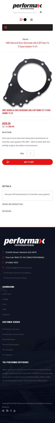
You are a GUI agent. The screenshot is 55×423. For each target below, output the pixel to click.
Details (6, 186)
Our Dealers (7, 350)
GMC (4, 309)
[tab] (27, 186)
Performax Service (10, 329)
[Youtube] (14, 411)
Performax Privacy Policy (15, 278)
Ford (4, 304)
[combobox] (24, 12)
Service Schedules (10, 344)
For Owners (7, 355)
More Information (12, 204)
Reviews (6, 211)
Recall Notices (8, 339)
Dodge (5, 299)
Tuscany (6, 314)
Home (25, 39)
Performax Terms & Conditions (17, 273)
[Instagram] (7, 411)
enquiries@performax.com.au (19, 268)
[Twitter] (3, 411)
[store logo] (27, 6)
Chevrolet (6, 294)
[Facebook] (11, 411)
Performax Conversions (13, 334)
